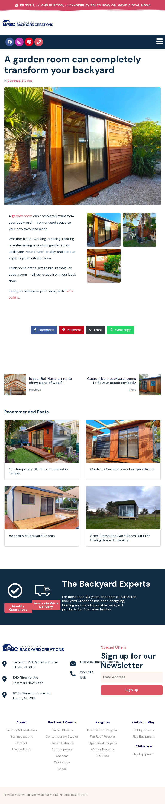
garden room (22, 216)
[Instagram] (19, 42)
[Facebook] (9, 42)
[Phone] (38, 42)
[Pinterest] (29, 42)
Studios (26, 81)
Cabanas (14, 81)
